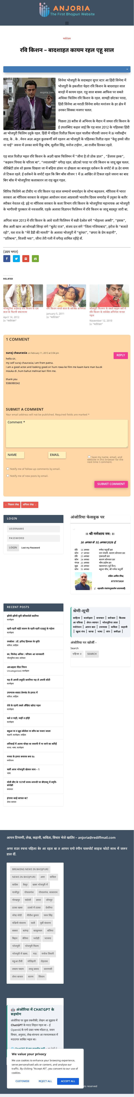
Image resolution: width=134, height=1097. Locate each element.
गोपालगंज (29, 892)
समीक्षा (117, 631)
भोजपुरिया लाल (13, 658)
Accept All (68, 1081)
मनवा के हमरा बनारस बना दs (21, 756)
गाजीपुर (15, 892)
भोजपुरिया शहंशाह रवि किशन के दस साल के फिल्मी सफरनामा (20, 310)
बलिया (50, 930)
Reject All (45, 1081)
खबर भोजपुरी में (40, 884)
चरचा (9, 747)
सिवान (41, 976)
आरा (42, 877)
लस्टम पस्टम (18, 969)
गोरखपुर (16, 900)
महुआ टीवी (17, 961)
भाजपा (47, 938)
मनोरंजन (67, 38)
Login (13, 547)
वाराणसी (48, 969)
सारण (30, 976)
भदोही (36, 938)
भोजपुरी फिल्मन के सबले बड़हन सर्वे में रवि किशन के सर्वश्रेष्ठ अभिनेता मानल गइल (108, 312)
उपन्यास (103, 627)
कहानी (9, 735)
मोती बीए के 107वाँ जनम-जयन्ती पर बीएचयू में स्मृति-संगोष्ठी (32, 784)
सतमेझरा (10, 619)
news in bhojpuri (23, 877)
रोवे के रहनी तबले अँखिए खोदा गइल (24, 705)
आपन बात (90, 627)
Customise (22, 1081)
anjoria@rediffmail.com (97, 838)
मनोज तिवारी (48, 953)
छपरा (38, 900)
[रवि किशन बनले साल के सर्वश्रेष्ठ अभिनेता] (66, 295)
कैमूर (25, 884)
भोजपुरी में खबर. (20, 953)
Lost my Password (30, 547)
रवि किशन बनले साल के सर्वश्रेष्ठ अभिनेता (66, 308)
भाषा (14, 747)
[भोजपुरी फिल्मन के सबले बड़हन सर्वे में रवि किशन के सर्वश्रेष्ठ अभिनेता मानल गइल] (109, 295)
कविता (9, 645)
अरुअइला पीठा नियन (17, 667)
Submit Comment (111, 484)
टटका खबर (17, 907)
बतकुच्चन (37, 930)
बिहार (14, 938)
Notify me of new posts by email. (29, 476)
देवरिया (49, 907)
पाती (33, 923)
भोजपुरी (16, 946)
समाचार (10, 789)
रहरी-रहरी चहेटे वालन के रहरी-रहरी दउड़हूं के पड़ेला (30, 628)
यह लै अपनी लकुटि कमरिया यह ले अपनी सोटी (28, 680)
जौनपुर (49, 900)
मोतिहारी (32, 961)
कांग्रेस (15, 884)
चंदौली (28, 900)
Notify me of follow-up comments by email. (35, 469)
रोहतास (44, 961)
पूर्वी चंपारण (45, 923)
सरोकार (22, 658)
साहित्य (15, 645)
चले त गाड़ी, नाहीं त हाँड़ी (18, 718)
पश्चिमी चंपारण (19, 923)
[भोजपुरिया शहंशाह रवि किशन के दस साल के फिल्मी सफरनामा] (23, 295)
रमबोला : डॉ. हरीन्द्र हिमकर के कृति (23, 641)
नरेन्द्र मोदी (17, 915)
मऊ (35, 953)
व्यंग (108, 631)
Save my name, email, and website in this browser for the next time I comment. (105, 460)
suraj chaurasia (16, 353)
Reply (121, 355)
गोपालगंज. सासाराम (48, 892)
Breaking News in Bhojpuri (30, 869)
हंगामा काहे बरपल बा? (17, 798)
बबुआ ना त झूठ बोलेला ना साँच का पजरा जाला (29, 731)
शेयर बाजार (17, 976)
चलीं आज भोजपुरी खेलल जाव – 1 (23, 769)
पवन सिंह (48, 915)
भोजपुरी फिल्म (32, 946)
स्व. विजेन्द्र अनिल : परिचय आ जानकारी (25, 654)
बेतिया (25, 938)
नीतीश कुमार (33, 915)
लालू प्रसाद (34, 969)
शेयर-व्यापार (11, 802)
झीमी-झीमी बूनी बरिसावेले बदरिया (23, 616)
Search (75, 648)
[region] (45, 1068)
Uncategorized (14, 671)
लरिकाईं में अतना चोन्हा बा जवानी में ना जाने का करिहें (32, 744)
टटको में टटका (34, 907)
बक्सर (15, 930)
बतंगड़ (25, 930)
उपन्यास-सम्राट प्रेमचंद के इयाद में (22, 692)
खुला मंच (81, 631)
